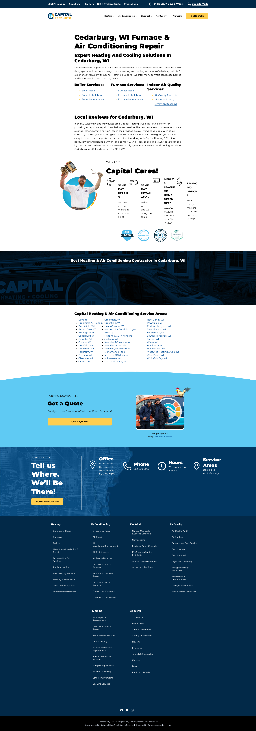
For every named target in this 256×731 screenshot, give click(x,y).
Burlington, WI (86, 332)
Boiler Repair (89, 90)
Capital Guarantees (141, 629)
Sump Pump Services (103, 665)
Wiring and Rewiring (142, 567)
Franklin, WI (85, 355)
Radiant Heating (61, 567)
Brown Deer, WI (87, 329)
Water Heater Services (104, 635)
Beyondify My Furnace (64, 573)
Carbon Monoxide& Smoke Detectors (141, 532)
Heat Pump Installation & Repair (65, 550)
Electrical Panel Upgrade (144, 546)
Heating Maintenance (64, 579)
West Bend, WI (155, 355)
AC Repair (98, 537)
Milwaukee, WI (112, 358)
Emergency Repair (62, 531)
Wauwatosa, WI (156, 348)
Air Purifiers (177, 537)
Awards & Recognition (143, 654)
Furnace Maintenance (130, 99)
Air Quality (176, 524)
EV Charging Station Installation (142, 553)
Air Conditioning (100, 524)
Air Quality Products (166, 95)
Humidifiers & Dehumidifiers (179, 578)
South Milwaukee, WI (159, 335)
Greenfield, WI (112, 323)
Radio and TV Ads (141, 672)
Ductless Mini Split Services (62, 559)
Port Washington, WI (159, 326)
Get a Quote (79, 421)
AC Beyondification (102, 558)
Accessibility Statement (109, 722)
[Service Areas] (197, 466)
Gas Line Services (101, 684)
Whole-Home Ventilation (184, 591)
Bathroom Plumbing (103, 678)
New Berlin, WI (155, 319)
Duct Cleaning (179, 549)
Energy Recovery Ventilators (180, 569)
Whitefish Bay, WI (157, 358)
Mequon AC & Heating (116, 355)
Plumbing (96, 610)
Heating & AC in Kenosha (118, 335)
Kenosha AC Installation (117, 342)
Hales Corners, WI (114, 326)
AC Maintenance (101, 552)
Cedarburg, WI (86, 335)
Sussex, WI (153, 339)
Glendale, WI (85, 358)
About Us (135, 610)
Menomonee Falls (114, 352)
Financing (137, 648)
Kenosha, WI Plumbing (117, 348)
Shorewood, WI (155, 332)
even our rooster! (163, 436)
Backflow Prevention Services (103, 658)
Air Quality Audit (180, 531)
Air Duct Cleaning (165, 99)
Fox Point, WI (86, 352)
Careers (136, 660)
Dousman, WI (86, 348)
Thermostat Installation (64, 591)
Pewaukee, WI (155, 323)
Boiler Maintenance (93, 99)
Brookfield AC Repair (90, 323)
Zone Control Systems (64, 585)
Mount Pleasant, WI (115, 361)
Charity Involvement (142, 635)
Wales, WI (152, 342)
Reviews (136, 641)
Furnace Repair (127, 90)
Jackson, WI (111, 339)
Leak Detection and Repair (102, 628)
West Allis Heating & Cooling (163, 352)
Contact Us (137, 617)
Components (138, 540)
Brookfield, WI (86, 326)
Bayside (82, 319)
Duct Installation (180, 555)
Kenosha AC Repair (115, 345)
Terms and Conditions (147, 722)
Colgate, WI (85, 339)
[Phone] (128, 466)
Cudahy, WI (84, 342)
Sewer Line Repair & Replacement (103, 649)
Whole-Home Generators (144, 561)
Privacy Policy (129, 722)
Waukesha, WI (155, 345)
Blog (134, 666)
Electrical (135, 524)
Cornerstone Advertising (159, 725)
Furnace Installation (129, 95)
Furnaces (57, 537)
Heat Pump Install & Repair (103, 575)
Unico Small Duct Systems (101, 584)
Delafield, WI (85, 345)
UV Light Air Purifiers (182, 585)
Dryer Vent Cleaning (166, 104)
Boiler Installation (92, 95)
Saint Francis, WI (156, 329)
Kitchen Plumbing (102, 671)
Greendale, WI (112, 319)
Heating (56, 524)
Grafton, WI (84, 361)
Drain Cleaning (100, 641)
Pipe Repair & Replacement (99, 619)
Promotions (138, 623)
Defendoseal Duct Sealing (184, 543)
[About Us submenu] (81, 4)
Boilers (56, 543)
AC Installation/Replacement (105, 544)
